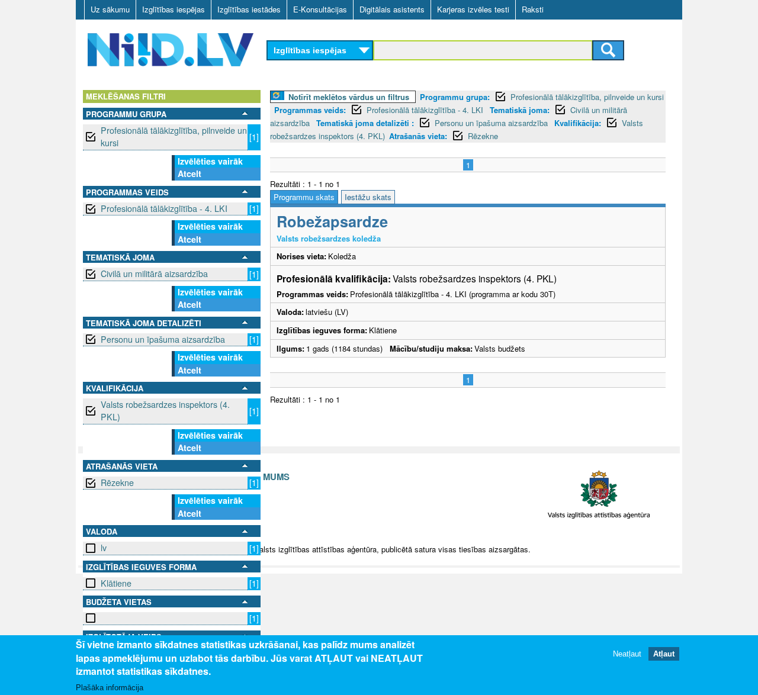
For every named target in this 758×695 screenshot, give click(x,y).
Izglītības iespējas (173, 9)
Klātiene (116, 583)
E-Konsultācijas (320, 9)
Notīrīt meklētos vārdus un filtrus (348, 96)
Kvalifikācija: (577, 122)
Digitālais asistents (392, 9)
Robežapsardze (332, 221)
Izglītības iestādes (249, 9)
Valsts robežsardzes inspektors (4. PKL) (165, 410)
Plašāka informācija (109, 687)
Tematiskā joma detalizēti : (365, 122)
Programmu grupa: (455, 96)
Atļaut (664, 653)
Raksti (533, 9)
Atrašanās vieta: (418, 135)
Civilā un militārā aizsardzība (154, 273)
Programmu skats (304, 196)
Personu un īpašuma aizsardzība (163, 339)
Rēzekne (117, 482)
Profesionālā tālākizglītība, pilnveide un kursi (174, 136)
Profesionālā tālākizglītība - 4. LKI (164, 208)
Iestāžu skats (368, 196)
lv (104, 548)
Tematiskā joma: (520, 109)
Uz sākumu (110, 9)
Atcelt (189, 173)
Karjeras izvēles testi (473, 9)
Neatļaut (627, 653)
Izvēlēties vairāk (210, 161)
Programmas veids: (310, 109)
